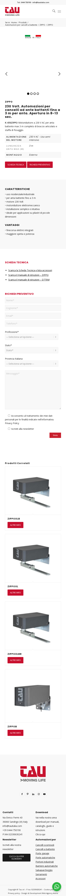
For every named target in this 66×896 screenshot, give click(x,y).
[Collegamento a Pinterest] (27, 794)
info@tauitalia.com (41, 2)
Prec (6, 74)
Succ (59, 74)
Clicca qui (40, 834)
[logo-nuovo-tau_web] (27, 11)
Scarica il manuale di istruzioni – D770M (29, 279)
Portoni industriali (45, 861)
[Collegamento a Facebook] (22, 794)
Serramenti (41, 874)
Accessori (40, 878)
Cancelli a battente (45, 849)
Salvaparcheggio (44, 870)
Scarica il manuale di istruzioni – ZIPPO (28, 275)
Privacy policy (14, 893)
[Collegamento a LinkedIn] (33, 794)
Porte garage (42, 853)
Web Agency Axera (50, 893)
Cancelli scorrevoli (45, 844)
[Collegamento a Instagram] (38, 794)
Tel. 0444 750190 (24, 2)
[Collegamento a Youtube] (44, 794)
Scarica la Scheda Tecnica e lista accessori (30, 270)
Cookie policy (49, 889)
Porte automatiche (45, 857)
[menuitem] (52, 11)
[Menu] (59, 11)
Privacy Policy (12, 423)
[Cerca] (52, 11)
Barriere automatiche (47, 865)
